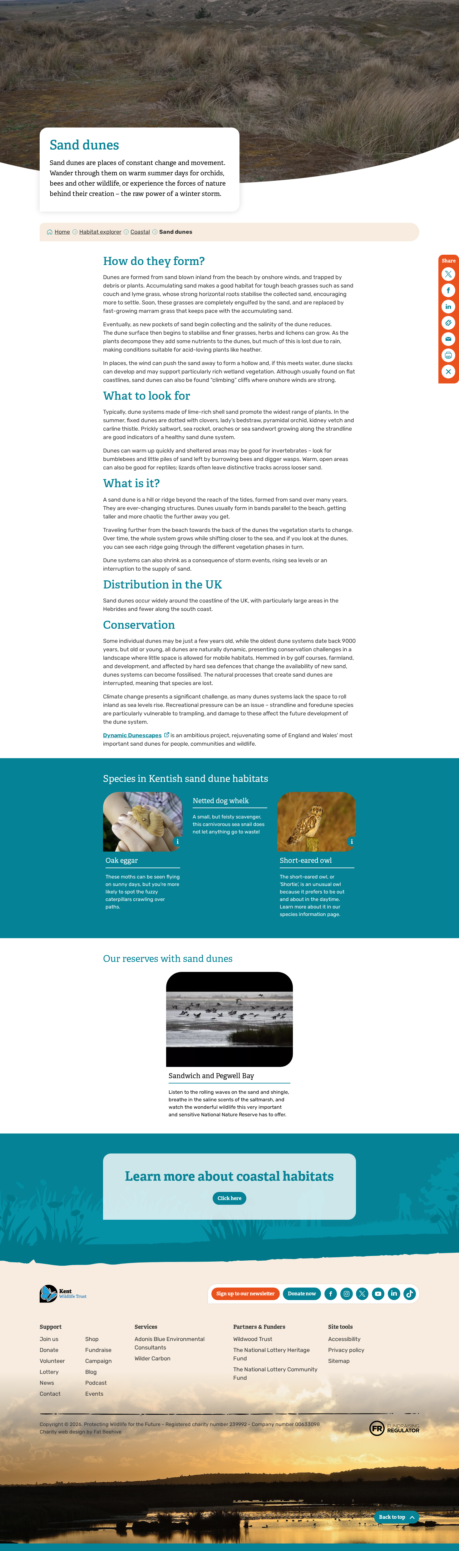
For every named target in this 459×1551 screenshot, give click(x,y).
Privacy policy (346, 1350)
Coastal (140, 231)
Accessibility (344, 1339)
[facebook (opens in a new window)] (330, 1294)
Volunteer (52, 1361)
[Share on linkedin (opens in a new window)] (448, 306)
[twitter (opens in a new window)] (362, 1294)
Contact (50, 1393)
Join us (49, 1339)
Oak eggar (122, 860)
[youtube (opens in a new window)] (378, 1294)
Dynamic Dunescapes (132, 735)
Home (62, 231)
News (47, 1382)
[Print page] (448, 355)
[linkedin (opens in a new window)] (394, 1294)
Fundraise (98, 1350)
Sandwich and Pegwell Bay (211, 1076)
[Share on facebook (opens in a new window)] (448, 290)
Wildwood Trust (252, 1339)
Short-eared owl (306, 860)
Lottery (49, 1371)
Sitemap (339, 1361)
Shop (92, 1339)
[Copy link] (448, 323)
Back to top (392, 1517)
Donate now (302, 1293)
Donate (49, 1350)
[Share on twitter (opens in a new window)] (448, 274)
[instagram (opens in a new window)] (346, 1294)
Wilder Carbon (152, 1358)
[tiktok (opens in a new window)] (409, 1294)
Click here (229, 1198)
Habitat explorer (100, 231)
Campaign (98, 1361)
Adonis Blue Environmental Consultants (170, 1343)
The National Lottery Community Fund (275, 1373)
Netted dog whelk (221, 801)
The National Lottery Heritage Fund (271, 1354)
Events (94, 1393)
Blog (91, 1371)
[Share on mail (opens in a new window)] (448, 339)
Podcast (96, 1382)
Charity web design (62, 1432)
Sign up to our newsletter (245, 1293)
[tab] (62, 232)
